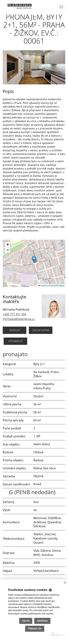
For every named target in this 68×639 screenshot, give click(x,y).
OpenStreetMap (57, 285)
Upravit (26, 620)
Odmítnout (42, 620)
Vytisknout (15, 341)
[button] (34, 259)
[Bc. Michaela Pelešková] (17, 6)
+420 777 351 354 (14, 314)
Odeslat (14, 330)
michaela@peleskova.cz (19, 319)
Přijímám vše (35, 628)
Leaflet (43, 285)
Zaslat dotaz (40, 330)
